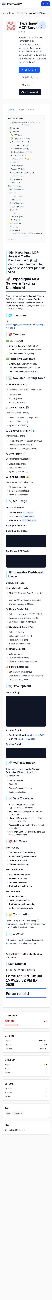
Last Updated (14, 230)
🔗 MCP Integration (16, 203)
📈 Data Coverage (16, 206)
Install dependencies (16, 189)
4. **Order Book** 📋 (19, 155)
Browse (12, 13)
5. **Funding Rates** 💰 (20, 159)
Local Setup (15, 183)
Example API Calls (18, 169)
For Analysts (15, 220)
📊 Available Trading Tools (19, 142)
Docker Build (16, 200)
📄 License (13, 227)
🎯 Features (14, 132)
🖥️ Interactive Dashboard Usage (21, 172)
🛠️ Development (15, 179)
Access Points (16, 196)
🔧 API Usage (14, 162)
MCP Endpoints (17, 166)
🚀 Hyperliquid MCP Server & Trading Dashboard (26, 123)
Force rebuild (13, 239)
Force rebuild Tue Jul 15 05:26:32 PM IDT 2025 (26, 234)
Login (45, 4)
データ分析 (21, 13)
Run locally (12, 193)
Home (4, 13)
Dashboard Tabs (17, 176)
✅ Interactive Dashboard (20, 138)
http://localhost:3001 (26, 739)
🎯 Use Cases (14, 210)
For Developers (17, 217)
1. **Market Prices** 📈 (19, 145)
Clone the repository (15, 186)
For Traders (15, 213)
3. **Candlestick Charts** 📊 (21, 152)
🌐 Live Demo (14, 128)
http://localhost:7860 (35, 735)
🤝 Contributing (15, 223)
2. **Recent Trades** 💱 (20, 149)
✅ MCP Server (17, 135)
